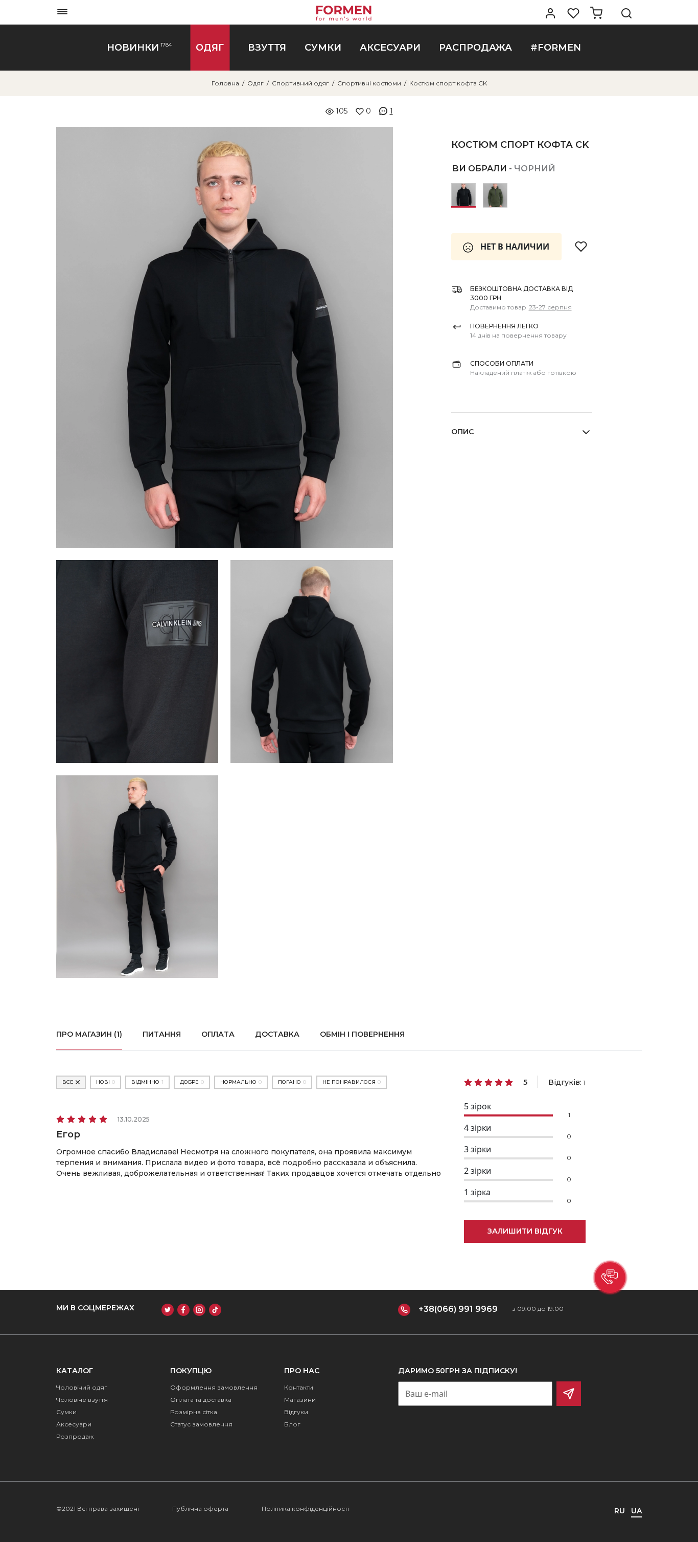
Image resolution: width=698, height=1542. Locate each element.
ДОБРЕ (192, 1082)
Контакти (298, 1387)
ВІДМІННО (147, 1082)
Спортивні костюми (369, 83)
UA (636, 1510)
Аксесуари (73, 1424)
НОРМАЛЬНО (241, 1082)
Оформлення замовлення (214, 1387)
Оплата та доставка (200, 1399)
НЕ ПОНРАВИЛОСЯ (351, 1082)
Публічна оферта (200, 1508)
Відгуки (296, 1412)
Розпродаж (75, 1436)
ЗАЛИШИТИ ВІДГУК (525, 1231)
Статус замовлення (201, 1424)
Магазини (300, 1399)
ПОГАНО (292, 1082)
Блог (292, 1424)
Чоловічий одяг (81, 1387)
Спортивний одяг (300, 83)
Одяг (255, 83)
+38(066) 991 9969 (458, 1309)
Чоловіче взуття (82, 1399)
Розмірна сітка (193, 1412)
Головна (225, 83)
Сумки (66, 1412)
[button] (610, 1277)
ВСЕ (68, 1082)
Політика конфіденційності (305, 1508)
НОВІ (105, 1082)
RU (619, 1510)
